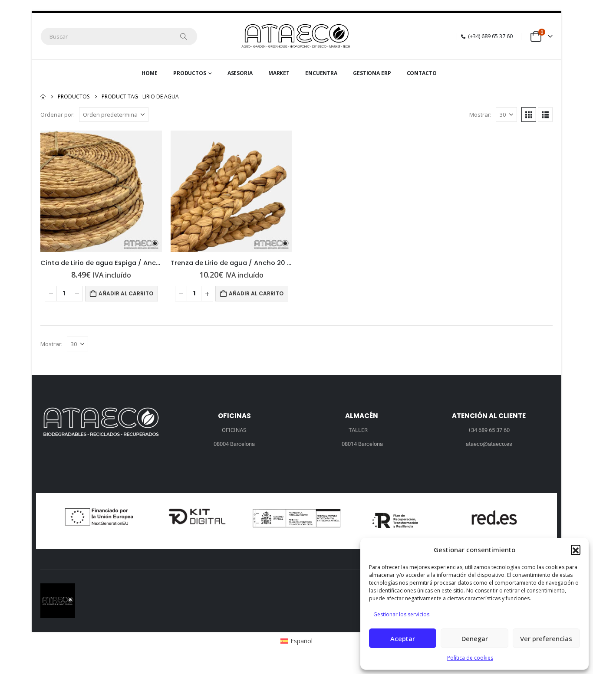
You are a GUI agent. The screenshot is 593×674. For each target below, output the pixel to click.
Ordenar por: (57, 114)
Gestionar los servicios (401, 614)
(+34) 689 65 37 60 (490, 36)
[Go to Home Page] (43, 97)
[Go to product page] (101, 191)
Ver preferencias (546, 638)
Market (279, 73)
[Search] (183, 36)
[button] (575, 549)
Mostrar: (480, 114)
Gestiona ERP (372, 73)
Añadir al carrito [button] (126, 293)
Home (150, 73)
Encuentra (321, 73)
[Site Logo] (297, 36)
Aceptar (402, 638)
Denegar (474, 638)
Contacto (422, 73)
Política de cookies (470, 657)
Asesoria (240, 73)
